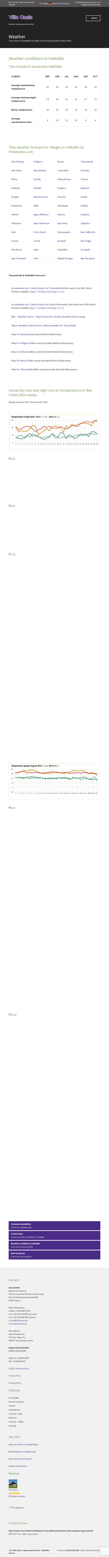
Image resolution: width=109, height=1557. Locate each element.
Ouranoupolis (64, 232)
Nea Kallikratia (88, 232)
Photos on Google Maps (27, 1444)
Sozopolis (85, 249)
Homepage (14, 1397)
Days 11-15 (57, 291)
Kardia (84, 196)
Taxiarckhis (63, 170)
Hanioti (15, 214)
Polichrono (16, 205)
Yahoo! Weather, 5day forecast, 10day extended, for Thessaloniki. (44, 325)
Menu (94, 18)
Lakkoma (85, 223)
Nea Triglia (86, 240)
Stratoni (61, 196)
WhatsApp (96, 4)
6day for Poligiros (20, 343)
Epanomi (85, 188)
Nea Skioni (16, 249)
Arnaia (60, 161)
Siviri (13, 232)
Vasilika (84, 205)
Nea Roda (62, 223)
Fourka (14, 240)
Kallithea (15, 188)
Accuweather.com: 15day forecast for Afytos (33, 304)
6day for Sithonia (20, 351)
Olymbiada (62, 205)
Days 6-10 (45, 291)
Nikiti (36, 205)
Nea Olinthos (40, 170)
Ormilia (37, 179)
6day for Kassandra (21, 334)
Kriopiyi (15, 196)
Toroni (37, 240)
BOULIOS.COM (73, 1550)
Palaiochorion (64, 179)
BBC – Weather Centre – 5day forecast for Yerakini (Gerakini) (41, 316)
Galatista (85, 214)
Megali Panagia (65, 258)
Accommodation (16, 1401)
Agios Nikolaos (41, 214)
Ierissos (61, 214)
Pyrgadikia (62, 249)
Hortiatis (85, 170)
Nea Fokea (16, 170)
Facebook (22, 1466)
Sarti (36, 258)
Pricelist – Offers (16, 1421)
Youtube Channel (24, 1458)
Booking (12, 1425)
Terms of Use (15, 1375)
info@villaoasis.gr (19, 1320)
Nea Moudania (88, 258)
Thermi (84, 179)
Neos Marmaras (41, 223)
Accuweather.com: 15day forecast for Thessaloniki (36, 288)
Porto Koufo (40, 232)
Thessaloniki (87, 161)
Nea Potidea (17, 161)
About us (13, 1417)
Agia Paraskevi (18, 258)
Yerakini (37, 188)
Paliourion (16, 223)
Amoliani (61, 240)
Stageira (61, 188)
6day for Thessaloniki (22, 369)
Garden (12, 1405)
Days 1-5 (34, 291)
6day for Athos (19, 360)
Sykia (36, 249)
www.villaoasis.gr (19, 1323)
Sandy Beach (14, 1409)
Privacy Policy (15, 1383)
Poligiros (38, 161)
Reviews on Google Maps (25, 1451)
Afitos (14, 179)
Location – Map (15, 1413)
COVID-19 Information (19, 1368)
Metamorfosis (41, 196)
